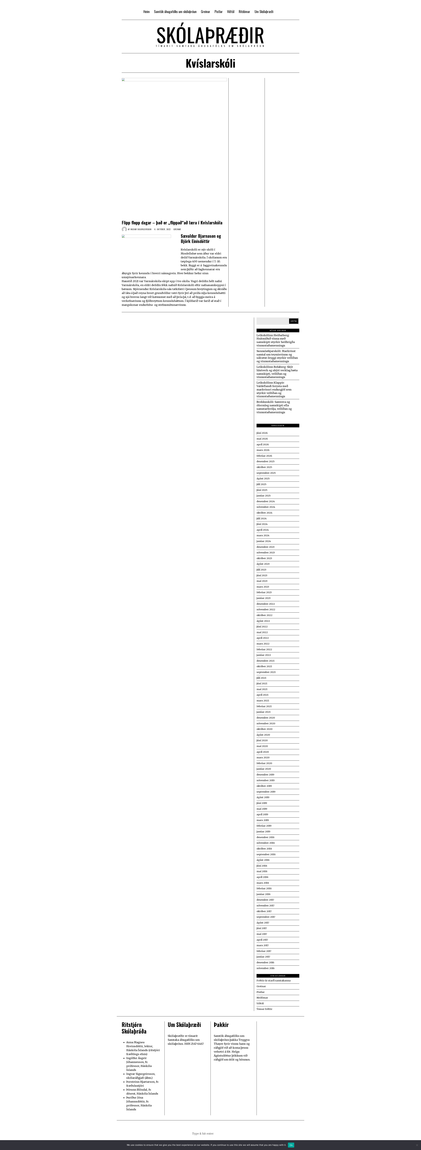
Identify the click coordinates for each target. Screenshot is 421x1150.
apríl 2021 (262, 694)
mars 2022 (263, 643)
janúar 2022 (264, 655)
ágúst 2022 (263, 620)
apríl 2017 (262, 939)
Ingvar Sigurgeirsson (140, 229)
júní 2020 (262, 740)
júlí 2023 (261, 569)
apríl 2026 (263, 444)
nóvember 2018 (266, 842)
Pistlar (261, 992)
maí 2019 (262, 808)
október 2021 (264, 666)
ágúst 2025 (263, 478)
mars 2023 (263, 586)
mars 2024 (263, 535)
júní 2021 (262, 683)
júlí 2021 (261, 677)
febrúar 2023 (264, 592)
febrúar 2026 (264, 455)
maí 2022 (262, 632)
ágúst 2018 (263, 860)
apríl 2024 (263, 529)
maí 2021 (262, 689)
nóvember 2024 (266, 506)
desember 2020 (266, 717)
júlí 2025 (261, 484)
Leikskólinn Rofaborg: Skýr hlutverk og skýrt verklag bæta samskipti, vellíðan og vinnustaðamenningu (277, 372)
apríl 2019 (262, 814)
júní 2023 (262, 575)
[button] (227, 1133)
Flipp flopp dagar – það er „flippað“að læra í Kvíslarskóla (172, 222)
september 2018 (266, 854)
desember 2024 (266, 501)
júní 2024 (262, 524)
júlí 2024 (262, 518)
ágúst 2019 (263, 797)
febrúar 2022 (264, 649)
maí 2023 (262, 581)
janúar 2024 (264, 541)
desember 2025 (266, 461)
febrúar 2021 (264, 706)
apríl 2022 (263, 637)
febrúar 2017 (264, 951)
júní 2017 (262, 928)
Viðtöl (260, 1003)
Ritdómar (262, 997)
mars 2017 (263, 945)
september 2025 (266, 472)
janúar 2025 (264, 495)
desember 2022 (266, 603)
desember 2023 (265, 546)
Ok (291, 1145)
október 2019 (264, 785)
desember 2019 (265, 774)
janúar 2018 (263, 894)
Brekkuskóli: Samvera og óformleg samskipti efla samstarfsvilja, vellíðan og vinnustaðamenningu (274, 407)
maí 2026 (262, 438)
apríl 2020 (263, 751)
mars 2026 (263, 450)
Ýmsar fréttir (264, 1009)
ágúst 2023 (263, 563)
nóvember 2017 (265, 905)
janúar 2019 (263, 831)
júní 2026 (262, 432)
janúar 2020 (264, 768)
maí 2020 (262, 746)
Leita (294, 321)
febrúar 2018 (264, 888)
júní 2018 (262, 865)
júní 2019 (262, 803)
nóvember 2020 (266, 723)
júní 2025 (262, 490)
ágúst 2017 (263, 922)
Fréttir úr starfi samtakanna (274, 980)
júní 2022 (262, 626)
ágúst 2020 (263, 734)
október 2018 (264, 848)
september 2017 (266, 916)
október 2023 (264, 558)
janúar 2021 (264, 711)
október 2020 (264, 729)
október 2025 (264, 467)
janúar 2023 (264, 598)
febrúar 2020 (264, 763)
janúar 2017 (263, 956)
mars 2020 (263, 757)
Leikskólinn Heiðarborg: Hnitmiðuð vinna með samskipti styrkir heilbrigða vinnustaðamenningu (276, 340)
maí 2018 (262, 871)
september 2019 (266, 791)
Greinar (177, 229)
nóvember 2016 (265, 968)
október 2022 (264, 615)
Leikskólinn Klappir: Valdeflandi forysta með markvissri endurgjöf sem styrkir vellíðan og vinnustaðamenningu (274, 389)
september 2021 (266, 672)
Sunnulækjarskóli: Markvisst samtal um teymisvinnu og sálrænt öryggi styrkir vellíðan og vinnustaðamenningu (277, 356)
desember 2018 (265, 837)
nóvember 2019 (265, 780)
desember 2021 (265, 660)
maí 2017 (262, 934)
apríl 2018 (262, 877)
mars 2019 (263, 820)
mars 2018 (263, 882)
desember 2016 (265, 962)
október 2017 (264, 911)
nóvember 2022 (266, 609)
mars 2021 (263, 700)
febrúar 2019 (264, 825)
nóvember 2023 (266, 552)
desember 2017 (265, 899)
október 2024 (264, 512)
